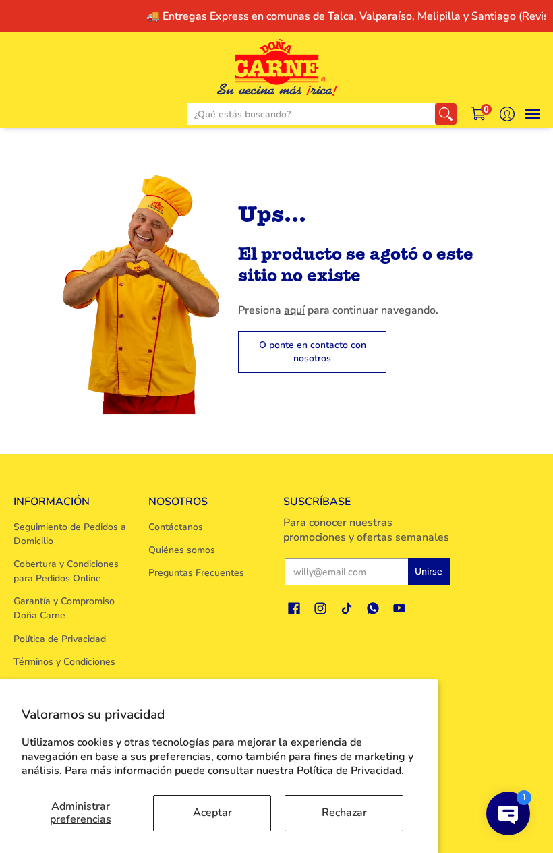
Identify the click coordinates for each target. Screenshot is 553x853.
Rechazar (344, 812)
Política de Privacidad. (350, 770)
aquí (294, 310)
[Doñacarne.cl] (276, 67)
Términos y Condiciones (64, 661)
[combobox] (311, 114)
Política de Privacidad (59, 639)
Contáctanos (175, 527)
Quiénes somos (181, 549)
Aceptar (212, 812)
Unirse (428, 571)
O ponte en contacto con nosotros (312, 352)
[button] (479, 113)
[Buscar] (446, 114)
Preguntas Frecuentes (196, 572)
